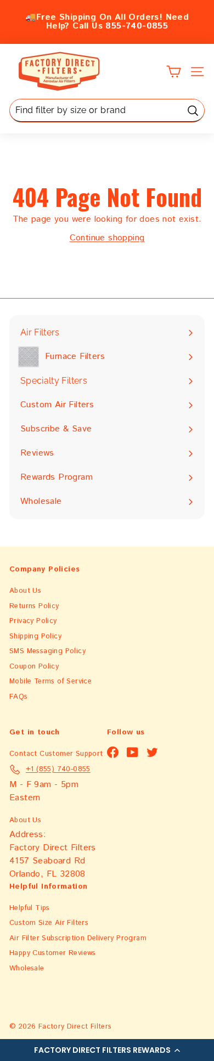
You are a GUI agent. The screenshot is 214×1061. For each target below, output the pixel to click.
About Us (25, 591)
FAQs (18, 697)
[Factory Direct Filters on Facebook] (113, 752)
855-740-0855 (136, 26)
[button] (107, 1050)
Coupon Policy (34, 666)
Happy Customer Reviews (52, 953)
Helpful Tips (29, 908)
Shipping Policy (35, 636)
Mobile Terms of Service (50, 681)
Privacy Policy (33, 621)
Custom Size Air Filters (48, 923)
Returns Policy (34, 606)
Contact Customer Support (56, 754)
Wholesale (26, 968)
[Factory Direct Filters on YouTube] (132, 752)
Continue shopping (107, 238)
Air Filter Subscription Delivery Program (78, 938)
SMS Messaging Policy (47, 651)
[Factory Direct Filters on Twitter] (152, 752)
